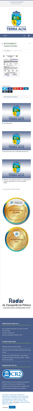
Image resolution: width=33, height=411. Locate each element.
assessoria (14, 384)
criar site (12, 382)
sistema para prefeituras (22, 382)
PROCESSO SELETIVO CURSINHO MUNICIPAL (16, 4)
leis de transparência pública (9, 388)
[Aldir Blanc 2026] (16, 112)
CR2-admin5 (7, 50)
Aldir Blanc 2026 (7, 123)
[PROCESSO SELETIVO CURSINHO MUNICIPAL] (16, 140)
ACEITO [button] (12, 407)
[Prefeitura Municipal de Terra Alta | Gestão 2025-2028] (16, 20)
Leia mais (16, 402)
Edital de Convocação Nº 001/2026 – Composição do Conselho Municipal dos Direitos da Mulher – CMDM (17, 181)
